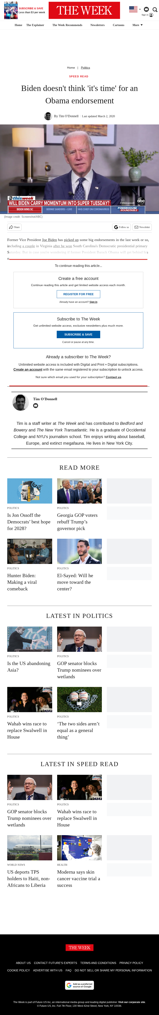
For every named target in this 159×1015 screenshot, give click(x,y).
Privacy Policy (131, 963)
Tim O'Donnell (68, 116)
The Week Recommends (67, 25)
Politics (85, 67)
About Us (23, 963)
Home (71, 67)
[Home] (18, 25)
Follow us (124, 227)
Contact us (113, 377)
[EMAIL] (36, 405)
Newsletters (97, 25)
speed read (79, 76)
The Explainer (35, 25)
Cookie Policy (18, 970)
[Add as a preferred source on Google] (79, 985)
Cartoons (118, 25)
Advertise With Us (47, 970)
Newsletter (144, 227)
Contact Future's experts (55, 963)
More (136, 25)
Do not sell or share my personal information (113, 970)
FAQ (68, 970)
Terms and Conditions (98, 963)
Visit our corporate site (131, 1002)
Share (17, 227)
